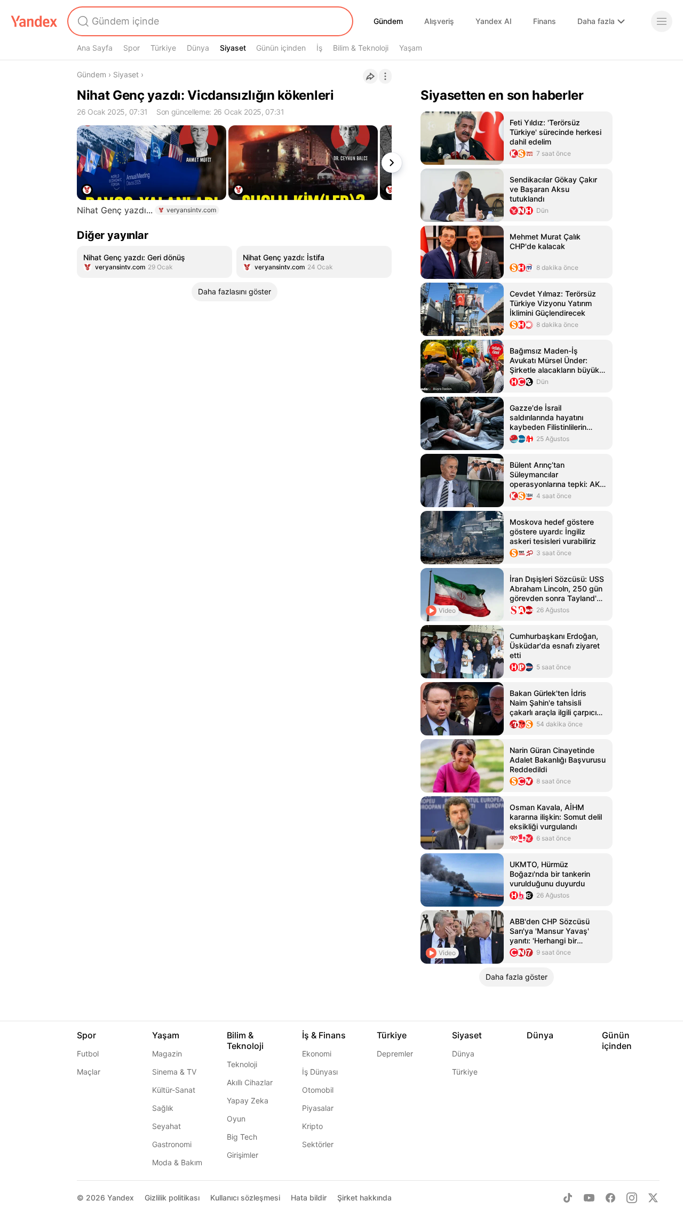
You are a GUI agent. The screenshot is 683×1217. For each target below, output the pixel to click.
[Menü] (661, 21)
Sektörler (317, 1144)
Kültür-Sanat (173, 1089)
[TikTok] (567, 1198)
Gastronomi (172, 1144)
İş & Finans (324, 1035)
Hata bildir (309, 1197)
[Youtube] (589, 1198)
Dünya (198, 47)
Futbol (88, 1053)
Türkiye (163, 47)
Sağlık (162, 1107)
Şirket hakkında (364, 1197)
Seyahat (166, 1126)
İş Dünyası (320, 1071)
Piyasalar (317, 1107)
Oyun (236, 1118)
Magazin (167, 1053)
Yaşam (410, 47)
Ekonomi (316, 1053)
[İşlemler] (385, 76)
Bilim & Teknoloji (360, 47)
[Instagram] (632, 1198)
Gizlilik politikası (172, 1197)
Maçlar (88, 1071)
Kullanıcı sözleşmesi (245, 1197)
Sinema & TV (174, 1071)
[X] (653, 1198)
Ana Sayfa (95, 47)
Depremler (395, 1053)
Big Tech (242, 1136)
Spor (131, 47)
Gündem (388, 21)
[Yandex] (34, 21)
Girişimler (242, 1154)
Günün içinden (281, 47)
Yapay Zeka (247, 1100)
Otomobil (317, 1089)
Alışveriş (439, 21)
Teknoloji (242, 1064)
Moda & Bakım (177, 1162)
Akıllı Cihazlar (250, 1082)
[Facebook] (610, 1198)
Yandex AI (493, 21)
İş (319, 47)
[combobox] (209, 21)
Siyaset (233, 47)
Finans (544, 21)
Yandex (120, 1197)
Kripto (312, 1126)
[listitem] (154, 262)
